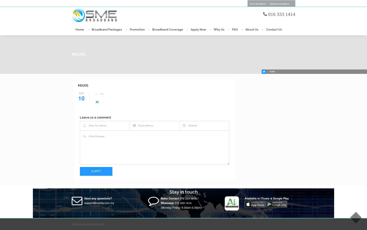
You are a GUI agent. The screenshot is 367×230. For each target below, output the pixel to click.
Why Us (219, 29)
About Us (251, 29)
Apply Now (198, 29)
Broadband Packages (107, 29)
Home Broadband (257, 3)
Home (80, 29)
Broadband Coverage (167, 29)
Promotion (137, 29)
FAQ (235, 29)
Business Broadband (279, 3)
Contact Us (274, 29)
